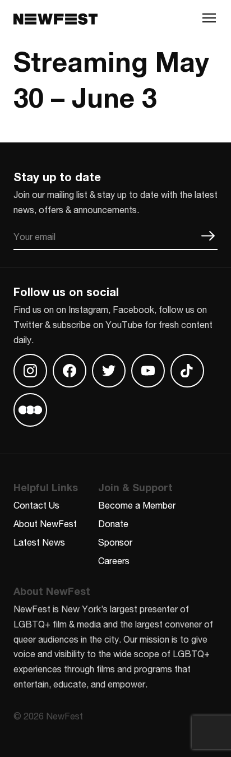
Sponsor (115, 542)
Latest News (39, 542)
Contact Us (36, 505)
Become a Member (136, 505)
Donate (113, 523)
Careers (114, 560)
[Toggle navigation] (209, 20)
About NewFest (45, 523)
